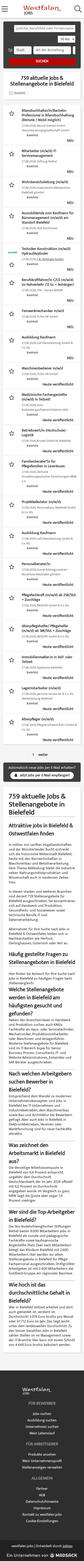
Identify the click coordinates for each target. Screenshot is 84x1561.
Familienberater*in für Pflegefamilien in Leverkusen (43, 464)
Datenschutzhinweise (42, 1502)
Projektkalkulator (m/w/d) (41, 502)
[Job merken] (12, 113)
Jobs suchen (42, 1414)
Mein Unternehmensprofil (42, 1461)
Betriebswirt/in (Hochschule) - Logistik (44, 433)
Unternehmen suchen (42, 1427)
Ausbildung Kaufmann (39, 337)
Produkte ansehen (42, 1455)
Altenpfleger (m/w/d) (38, 719)
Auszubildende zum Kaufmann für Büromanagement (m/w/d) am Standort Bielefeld (48, 218)
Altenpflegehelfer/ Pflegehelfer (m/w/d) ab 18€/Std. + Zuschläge (46, 628)
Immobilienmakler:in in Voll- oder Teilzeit (47, 659)
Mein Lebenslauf (42, 1433)
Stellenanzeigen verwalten (42, 1468)
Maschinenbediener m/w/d (42, 368)
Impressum (42, 1508)
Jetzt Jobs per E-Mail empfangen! (45, 775)
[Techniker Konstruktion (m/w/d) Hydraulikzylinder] (12, 252)
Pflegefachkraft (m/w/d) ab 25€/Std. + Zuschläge (49, 597)
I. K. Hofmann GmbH (50, 259)
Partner (42, 1489)
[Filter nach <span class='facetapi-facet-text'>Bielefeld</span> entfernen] (11, 93)
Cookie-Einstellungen (42, 1521)
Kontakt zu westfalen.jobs (42, 1515)
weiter (43, 755)
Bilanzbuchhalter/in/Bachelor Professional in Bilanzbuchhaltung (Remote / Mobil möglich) (48, 115)
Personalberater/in (36, 564)
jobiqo (68, 1546)
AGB (42, 1495)
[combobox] (44, 28)
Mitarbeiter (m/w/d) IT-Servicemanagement (39, 153)
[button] (11, 50)
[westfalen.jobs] (42, 9)
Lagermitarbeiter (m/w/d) (41, 688)
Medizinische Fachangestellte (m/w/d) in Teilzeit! (44, 397)
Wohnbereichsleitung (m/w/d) (45, 182)
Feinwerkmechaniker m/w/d (43, 311)
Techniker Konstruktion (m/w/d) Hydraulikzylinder (46, 251)
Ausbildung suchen (42, 1420)
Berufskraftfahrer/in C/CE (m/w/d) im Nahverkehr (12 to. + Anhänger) (48, 282)
